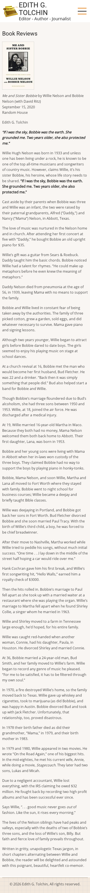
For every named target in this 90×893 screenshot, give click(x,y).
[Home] (10, 10)
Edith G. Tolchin (33, 9)
